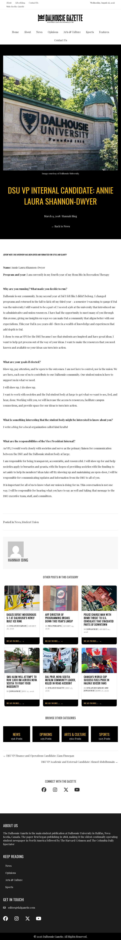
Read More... (14, 641)
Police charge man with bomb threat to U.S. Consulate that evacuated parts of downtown (99, 619)
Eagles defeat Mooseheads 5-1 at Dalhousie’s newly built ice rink (21, 618)
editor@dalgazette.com (21, 907)
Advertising (20, 2)
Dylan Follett (56, 688)
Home (15, 32)
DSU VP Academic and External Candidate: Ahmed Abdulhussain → (79, 761)
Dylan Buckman (17, 626)
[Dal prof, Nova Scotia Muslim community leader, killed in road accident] (60, 660)
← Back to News (60, 226)
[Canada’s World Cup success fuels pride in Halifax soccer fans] (99, 660)
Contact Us (33, 2)
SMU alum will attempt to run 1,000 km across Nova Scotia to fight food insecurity (22, 681)
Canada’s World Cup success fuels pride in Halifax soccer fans (96, 680)
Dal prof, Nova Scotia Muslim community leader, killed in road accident (60, 680)
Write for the (15, 6)
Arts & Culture (72, 32)
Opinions (53, 32)
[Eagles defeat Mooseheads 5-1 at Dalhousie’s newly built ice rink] (22, 598)
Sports (90, 32)
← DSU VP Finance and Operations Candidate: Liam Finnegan (38, 755)
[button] (44, 789)
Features (104, 32)
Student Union (30, 522)
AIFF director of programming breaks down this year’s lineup (59, 618)
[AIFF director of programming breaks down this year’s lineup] (60, 598)
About (9, 2)
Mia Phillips (54, 626)
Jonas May (92, 629)
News (39, 32)
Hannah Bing (69, 216)
